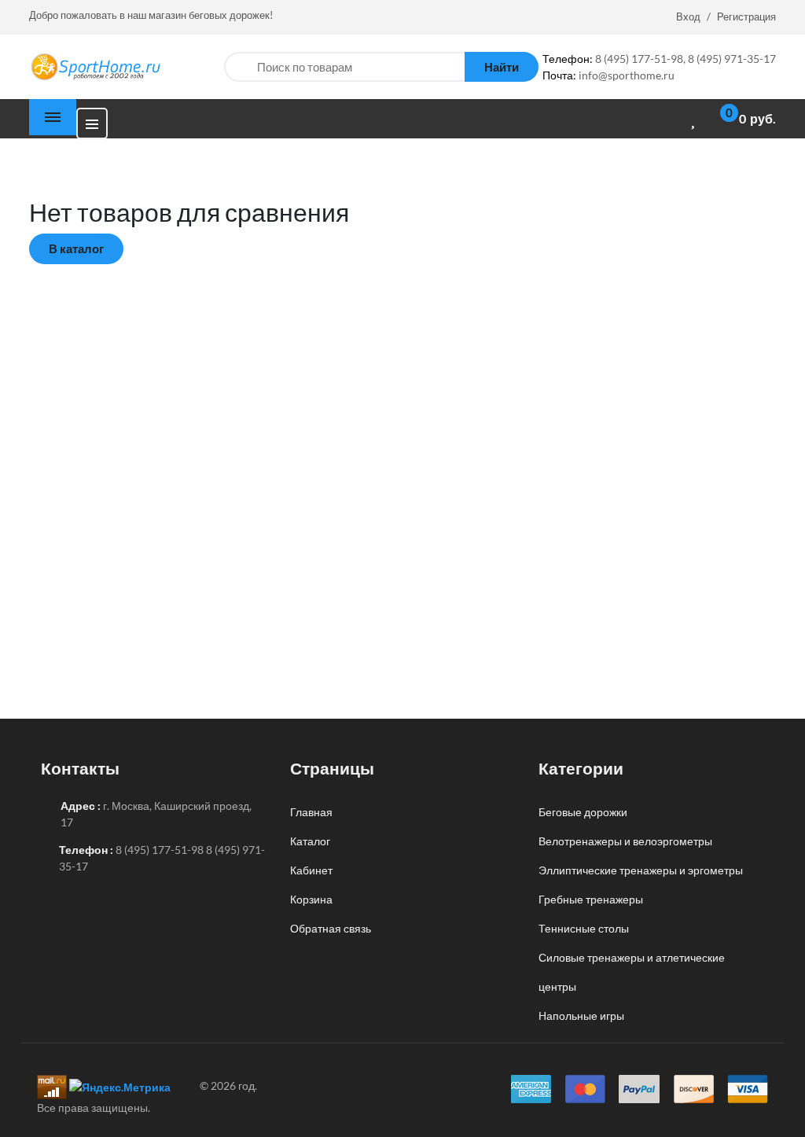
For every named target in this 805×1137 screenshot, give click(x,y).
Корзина (311, 899)
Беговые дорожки (583, 812)
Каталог (310, 841)
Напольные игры (581, 1015)
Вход (688, 16)
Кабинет (311, 870)
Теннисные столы (584, 928)
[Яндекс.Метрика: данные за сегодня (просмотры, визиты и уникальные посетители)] (120, 1087)
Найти (501, 67)
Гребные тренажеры (591, 899)
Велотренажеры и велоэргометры (625, 841)
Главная (311, 812)
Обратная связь (330, 928)
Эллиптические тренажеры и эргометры (641, 870)
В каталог (76, 248)
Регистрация (746, 16)
